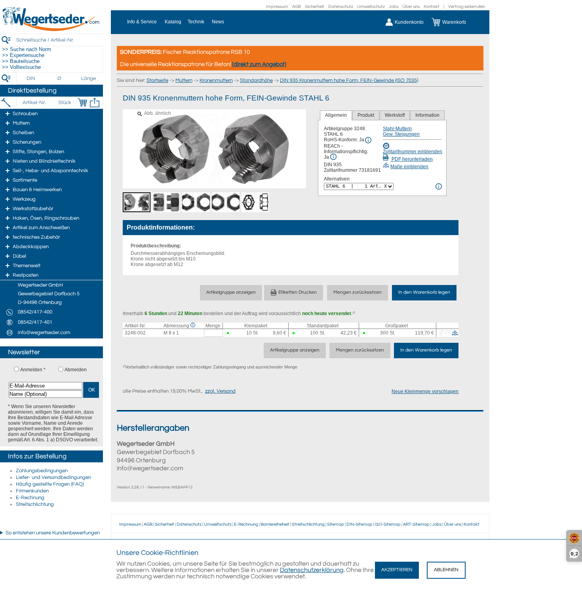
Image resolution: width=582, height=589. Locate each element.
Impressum (277, 6)
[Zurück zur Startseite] (51, 30)
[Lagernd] (228, 333)
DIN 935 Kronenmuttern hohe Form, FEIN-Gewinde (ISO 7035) (349, 80)
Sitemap (335, 524)
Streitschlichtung (35, 504)
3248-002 (135, 333)
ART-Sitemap (416, 524)
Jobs (393, 6)
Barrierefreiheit (275, 524)
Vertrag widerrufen (466, 6)
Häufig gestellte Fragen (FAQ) (50, 484)
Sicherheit (314, 6)
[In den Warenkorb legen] (82, 102)
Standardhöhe (256, 80)
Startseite (157, 80)
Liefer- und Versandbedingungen (53, 477)
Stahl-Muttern (397, 128)
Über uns (411, 6)
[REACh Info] (333, 157)
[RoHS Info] (368, 140)
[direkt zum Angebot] (259, 64)
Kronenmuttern (216, 80)
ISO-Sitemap (388, 524)
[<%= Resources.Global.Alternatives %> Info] (439, 186)
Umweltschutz (371, 6)
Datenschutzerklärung (312, 570)
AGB (296, 6)
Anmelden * (33, 369)
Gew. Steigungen (401, 134)
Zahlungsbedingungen (42, 470)
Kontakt (431, 6)
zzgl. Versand (220, 391)
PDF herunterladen (411, 159)
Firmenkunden (32, 491)
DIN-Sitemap (359, 524)
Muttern (183, 80)
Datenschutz (340, 6)
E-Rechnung (30, 497)
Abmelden (76, 369)
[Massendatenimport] (94, 102)
